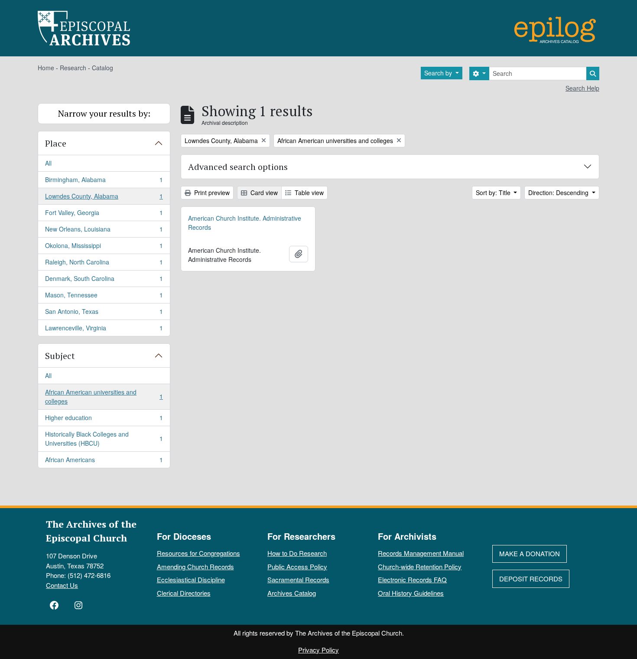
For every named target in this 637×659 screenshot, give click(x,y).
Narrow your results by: (104, 113)
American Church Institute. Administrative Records (244, 223)
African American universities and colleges (104, 396)
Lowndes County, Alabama (104, 198)
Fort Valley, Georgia (104, 214)
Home (46, 67)
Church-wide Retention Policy (420, 566)
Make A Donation (529, 553)
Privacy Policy (318, 649)
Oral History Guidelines (411, 592)
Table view (308, 192)
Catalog (102, 67)
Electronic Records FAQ (412, 579)
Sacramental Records (298, 579)
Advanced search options (238, 167)
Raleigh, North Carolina (104, 264)
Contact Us (62, 585)
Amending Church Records (195, 566)
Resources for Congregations (198, 553)
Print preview (211, 192)
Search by (439, 73)
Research (73, 67)
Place (55, 143)
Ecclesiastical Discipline (191, 579)
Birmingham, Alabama (104, 181)
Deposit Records (530, 578)
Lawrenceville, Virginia (104, 329)
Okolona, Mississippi (104, 247)
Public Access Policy (297, 566)
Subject (60, 356)
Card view (263, 192)
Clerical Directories (184, 592)
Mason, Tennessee (104, 296)
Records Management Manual (421, 553)
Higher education (104, 419)
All (48, 163)
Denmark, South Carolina (104, 280)
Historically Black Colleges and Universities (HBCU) (104, 438)
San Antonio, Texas (104, 313)
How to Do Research (297, 553)
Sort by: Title (494, 192)
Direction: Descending (559, 192)
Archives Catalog (291, 592)
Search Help (582, 88)
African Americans (104, 461)
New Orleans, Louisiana (104, 231)
